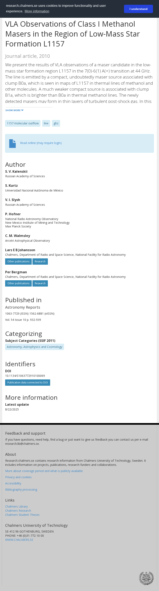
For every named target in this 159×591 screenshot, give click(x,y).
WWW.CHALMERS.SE (19, 540)
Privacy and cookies (18, 477)
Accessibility (13, 483)
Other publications (18, 261)
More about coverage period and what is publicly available (44, 471)
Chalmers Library (16, 506)
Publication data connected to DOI (27, 382)
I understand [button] (139, 9)
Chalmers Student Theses (22, 515)
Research (40, 261)
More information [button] (37, 11)
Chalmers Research (18, 511)
